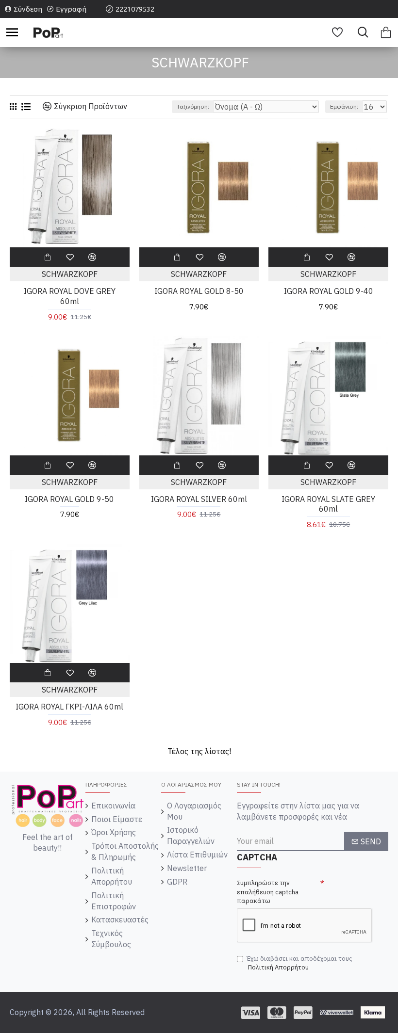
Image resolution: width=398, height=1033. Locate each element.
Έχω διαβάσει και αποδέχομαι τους (299, 963)
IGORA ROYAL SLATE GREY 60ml (328, 504)
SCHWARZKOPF (70, 274)
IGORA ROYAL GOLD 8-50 (199, 291)
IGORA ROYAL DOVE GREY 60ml (70, 296)
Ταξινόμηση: (193, 106)
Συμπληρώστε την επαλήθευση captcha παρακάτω (267, 892)
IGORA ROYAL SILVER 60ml (199, 499)
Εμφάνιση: (344, 106)
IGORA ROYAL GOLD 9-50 (69, 499)
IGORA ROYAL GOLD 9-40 (328, 291)
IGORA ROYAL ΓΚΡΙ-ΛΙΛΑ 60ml (69, 706)
